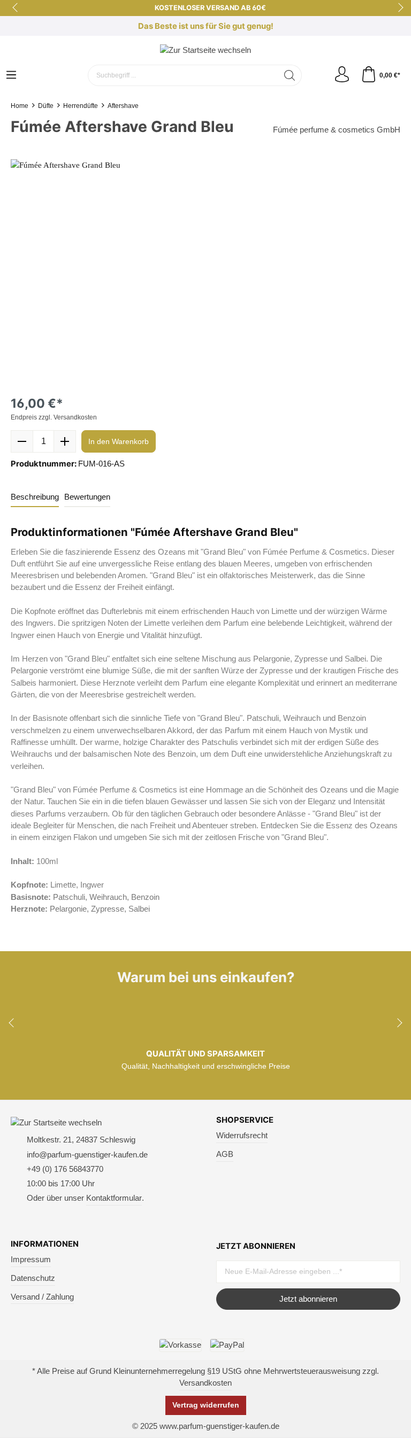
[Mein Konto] (342, 75)
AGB (224, 1154)
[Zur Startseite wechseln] (205, 50)
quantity (43, 441)
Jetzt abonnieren (308, 1299)
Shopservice (244, 1120)
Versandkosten (205, 1383)
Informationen (45, 1244)
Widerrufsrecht (242, 1135)
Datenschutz (33, 1278)
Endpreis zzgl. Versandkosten (54, 417)
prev (16, 8)
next (397, 8)
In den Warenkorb (118, 441)
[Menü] (11, 75)
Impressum (31, 1259)
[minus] (22, 441)
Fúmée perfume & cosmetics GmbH (336, 130)
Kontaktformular (114, 1198)
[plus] (64, 441)
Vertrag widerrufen (205, 1405)
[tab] (35, 497)
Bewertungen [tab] (87, 497)
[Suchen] (290, 75)
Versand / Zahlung (42, 1297)
